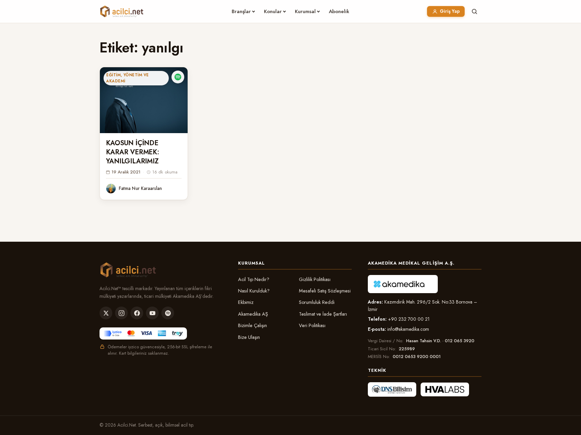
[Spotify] (167, 313)
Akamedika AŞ (253, 314)
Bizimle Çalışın (252, 325)
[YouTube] (152, 313)
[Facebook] (136, 313)
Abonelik (339, 11)
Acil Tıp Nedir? (253, 279)
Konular (273, 11)
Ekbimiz (246, 302)
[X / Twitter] (106, 313)
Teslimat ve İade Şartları (323, 314)
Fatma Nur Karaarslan (140, 188)
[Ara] (474, 11)
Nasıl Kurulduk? (254, 290)
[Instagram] (121, 313)
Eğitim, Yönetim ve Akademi (127, 78)
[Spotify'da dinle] (177, 77)
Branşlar (241, 11)
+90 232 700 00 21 (409, 319)
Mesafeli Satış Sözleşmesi (325, 290)
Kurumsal (305, 11)
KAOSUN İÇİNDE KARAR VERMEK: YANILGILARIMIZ (132, 152)
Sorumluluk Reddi (317, 302)
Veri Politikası (312, 325)
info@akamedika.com (408, 329)
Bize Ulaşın (249, 337)
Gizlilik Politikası (315, 279)
